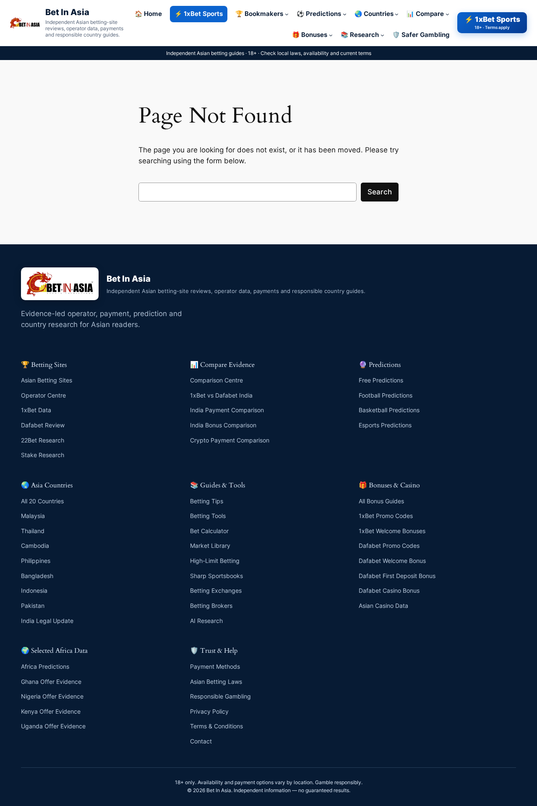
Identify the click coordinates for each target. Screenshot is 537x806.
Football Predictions (385, 395)
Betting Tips (206, 501)
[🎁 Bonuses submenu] (331, 35)
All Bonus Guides (381, 501)
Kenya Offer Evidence (51, 711)
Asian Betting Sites (46, 380)
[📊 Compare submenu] (447, 14)
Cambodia (35, 545)
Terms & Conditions (216, 726)
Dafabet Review (43, 425)
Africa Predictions (45, 666)
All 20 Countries (42, 501)
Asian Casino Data (383, 605)
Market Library (210, 545)
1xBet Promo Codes (386, 515)
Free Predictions (381, 380)
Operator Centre (43, 395)
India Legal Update (47, 620)
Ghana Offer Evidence (51, 681)
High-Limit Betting (215, 560)
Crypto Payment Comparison (229, 440)
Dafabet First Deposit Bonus (397, 575)
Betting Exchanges (216, 590)
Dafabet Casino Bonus (389, 590)
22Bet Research (42, 440)
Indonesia (34, 590)
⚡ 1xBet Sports (492, 22)
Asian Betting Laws (216, 681)
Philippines (35, 560)
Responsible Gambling (220, 696)
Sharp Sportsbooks (216, 575)
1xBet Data (36, 409)
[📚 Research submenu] (382, 35)
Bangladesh (37, 575)
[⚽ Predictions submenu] (345, 14)
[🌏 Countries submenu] (397, 14)
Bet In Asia (67, 12)
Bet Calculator (209, 530)
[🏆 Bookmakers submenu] (287, 14)
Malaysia (33, 515)
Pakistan (32, 605)
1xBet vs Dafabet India (221, 395)
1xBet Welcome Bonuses (392, 530)
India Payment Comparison (227, 409)
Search (380, 192)
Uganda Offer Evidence (53, 726)
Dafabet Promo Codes (389, 545)
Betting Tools (208, 515)
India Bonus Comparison (223, 425)
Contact (201, 741)
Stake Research (42, 454)
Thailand (32, 530)
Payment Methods (215, 666)
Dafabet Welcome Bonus (392, 560)
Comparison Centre (216, 380)
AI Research (206, 620)
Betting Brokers (211, 605)
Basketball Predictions (389, 409)
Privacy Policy (209, 711)
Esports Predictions (385, 425)
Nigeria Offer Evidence (52, 696)
